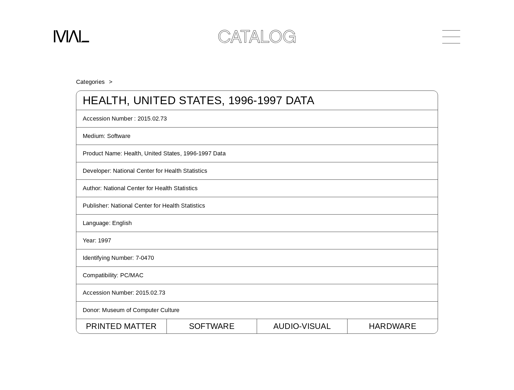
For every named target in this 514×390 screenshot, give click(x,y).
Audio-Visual (302, 326)
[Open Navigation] (451, 36)
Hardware (392, 326)
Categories (90, 81)
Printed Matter (121, 326)
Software (212, 326)
